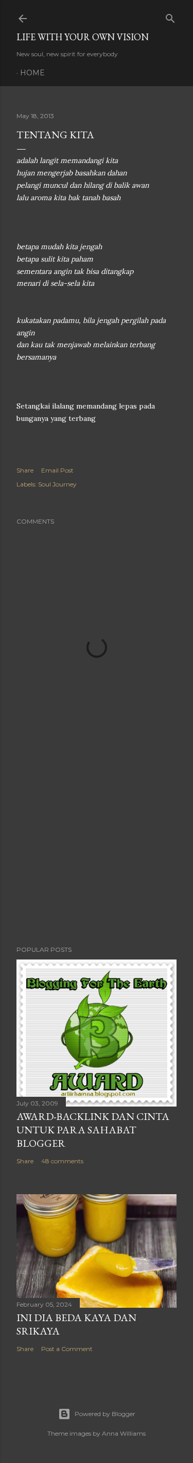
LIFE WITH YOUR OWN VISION (82, 37)
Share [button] (24, 470)
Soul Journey (57, 484)
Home (32, 72)
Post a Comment (67, 1349)
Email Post (57, 470)
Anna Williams (124, 1433)
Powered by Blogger (105, 1414)
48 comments (62, 1161)
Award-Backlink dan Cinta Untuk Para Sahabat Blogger (92, 1130)
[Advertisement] (96, 855)
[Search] (170, 16)
